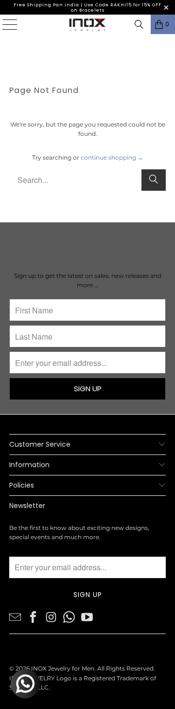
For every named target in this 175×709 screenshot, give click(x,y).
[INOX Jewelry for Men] (87, 24)
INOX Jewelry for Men (62, 668)
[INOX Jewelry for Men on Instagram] (51, 616)
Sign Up (88, 388)
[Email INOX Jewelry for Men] (15, 616)
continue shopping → (112, 157)
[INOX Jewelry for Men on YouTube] (87, 616)
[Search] (139, 24)
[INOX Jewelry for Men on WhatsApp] (69, 616)
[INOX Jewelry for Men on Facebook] (33, 616)
